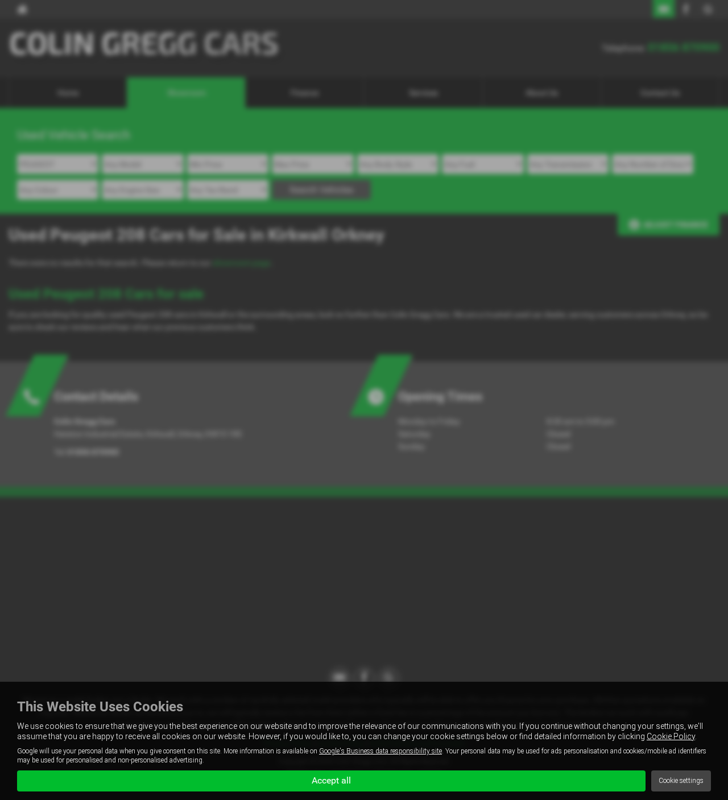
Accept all (331, 780)
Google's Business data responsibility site (380, 751)
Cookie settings (681, 781)
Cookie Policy (671, 736)
